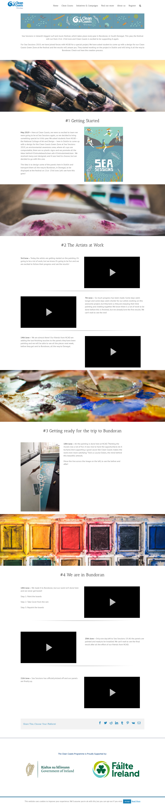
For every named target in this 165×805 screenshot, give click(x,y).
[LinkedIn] (116, 723)
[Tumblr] (122, 723)
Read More (136, 801)
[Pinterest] (127, 723)
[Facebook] (100, 723)
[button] (140, 5)
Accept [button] (127, 801)
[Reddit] (111, 723)
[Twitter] (105, 723)
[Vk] (133, 723)
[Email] (139, 723)
